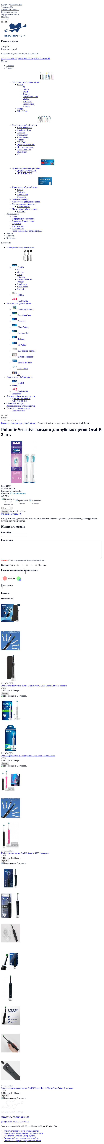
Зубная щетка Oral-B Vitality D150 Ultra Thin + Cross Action (28, 756)
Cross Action (28, 104)
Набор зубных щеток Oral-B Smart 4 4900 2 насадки (25, 853)
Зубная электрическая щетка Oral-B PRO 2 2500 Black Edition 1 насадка (34, 686)
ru (6, 21)
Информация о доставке (23, 219)
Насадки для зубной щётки (23, 423)
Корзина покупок (9, 12)
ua (2, 21)
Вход (3, 5)
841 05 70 (25, 58)
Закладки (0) (7, 7)
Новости (10, 236)
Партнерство (18, 228)
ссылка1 (5, 17)
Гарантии (16, 223)
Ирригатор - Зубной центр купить (19, 1136)
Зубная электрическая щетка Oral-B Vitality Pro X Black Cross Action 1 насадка (37, 1088)
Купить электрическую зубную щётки (21, 1131)
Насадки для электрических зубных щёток (23, 1133)
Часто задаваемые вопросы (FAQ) (27, 231)
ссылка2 (5, 19)
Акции (9, 233)
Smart (25, 92)
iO (24, 87)
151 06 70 (9, 58)
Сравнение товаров (10, 9)
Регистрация (16, 5)
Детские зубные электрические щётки (21, 1138)
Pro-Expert (27, 101)
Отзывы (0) (16, 514)
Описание (5, 514)
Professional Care (30, 96)
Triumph (26, 94)
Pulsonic (26, 106)
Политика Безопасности (23, 221)
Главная (4, 423)
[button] (24, 511)
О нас (14, 216)
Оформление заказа (10, 14)
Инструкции (18, 226)
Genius (26, 89)
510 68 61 (42, 58)
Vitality (26, 99)
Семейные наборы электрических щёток (22, 1140)
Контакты (11, 238)
